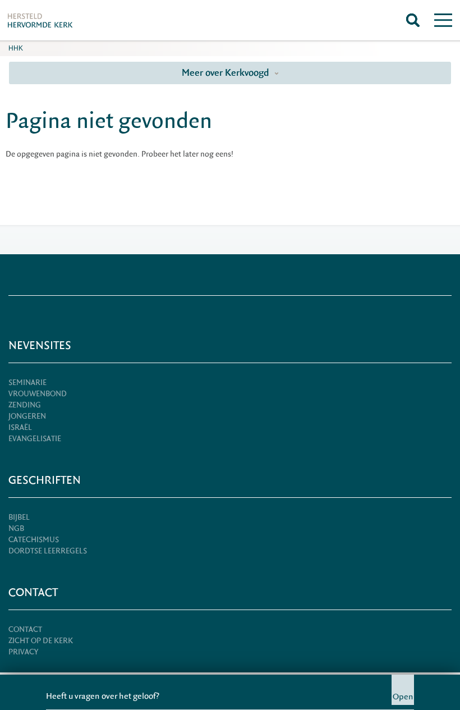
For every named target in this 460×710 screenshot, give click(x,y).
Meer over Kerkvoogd (227, 73)
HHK (15, 48)
